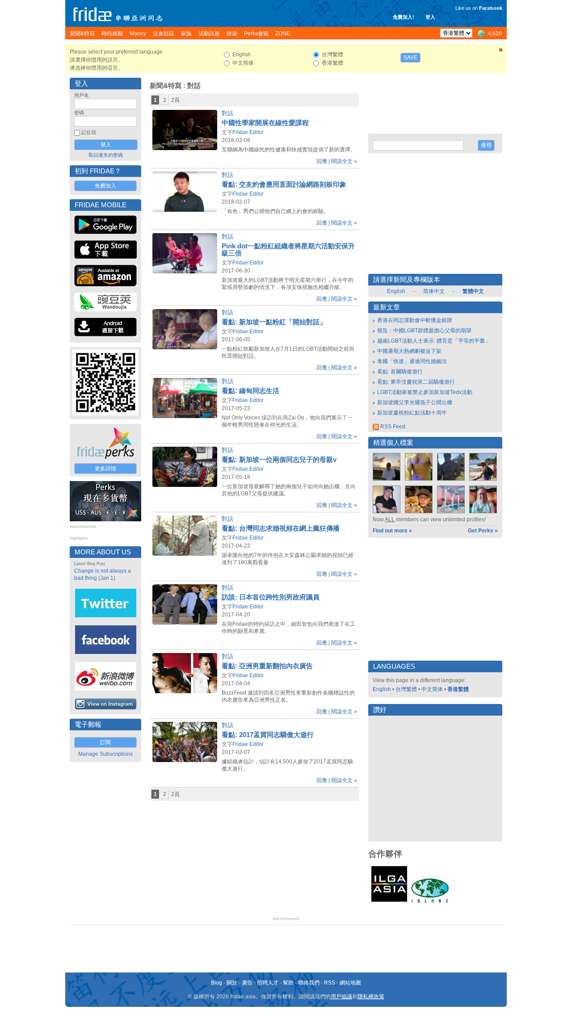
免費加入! (403, 17)
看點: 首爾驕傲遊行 (400, 372)
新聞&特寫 (165, 85)
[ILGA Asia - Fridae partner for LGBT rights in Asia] (389, 902)
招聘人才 (267, 983)
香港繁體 (458, 689)
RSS (329, 983)
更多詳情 (105, 468)
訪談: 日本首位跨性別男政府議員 (271, 597)
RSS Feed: (393, 426)
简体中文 (434, 291)
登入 (430, 17)
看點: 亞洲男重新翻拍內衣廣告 (267, 666)
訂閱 (105, 742)
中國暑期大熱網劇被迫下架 (409, 351)
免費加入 (105, 186)
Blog (216, 983)
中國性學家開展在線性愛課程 (265, 122)
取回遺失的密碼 (105, 155)
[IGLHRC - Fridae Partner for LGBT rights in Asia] (430, 902)
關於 (232, 983)
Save (410, 57)
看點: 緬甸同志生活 (250, 390)
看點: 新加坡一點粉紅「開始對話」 (274, 322)
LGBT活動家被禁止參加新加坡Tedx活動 (424, 392)
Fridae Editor (248, 132)
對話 (227, 113)
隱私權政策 (371, 996)
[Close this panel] (501, 51)
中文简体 (432, 689)
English (396, 291)
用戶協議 (341, 996)
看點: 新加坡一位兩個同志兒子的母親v (279, 459)
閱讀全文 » (344, 161)
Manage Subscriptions (105, 754)
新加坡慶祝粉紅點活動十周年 (412, 413)
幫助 (288, 983)
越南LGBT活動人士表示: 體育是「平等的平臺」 (433, 341)
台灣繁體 (406, 689)
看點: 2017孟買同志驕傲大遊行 (268, 734)
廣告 (247, 983)
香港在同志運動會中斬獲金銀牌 (414, 320)
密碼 (79, 112)
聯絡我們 (309, 983)
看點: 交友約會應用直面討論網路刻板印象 (284, 184)
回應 (321, 161)
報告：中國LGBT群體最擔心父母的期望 (424, 330)
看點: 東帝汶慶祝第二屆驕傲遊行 (416, 382)
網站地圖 (350, 983)
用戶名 (81, 95)
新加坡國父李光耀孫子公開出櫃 (414, 402)
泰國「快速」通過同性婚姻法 (412, 361)
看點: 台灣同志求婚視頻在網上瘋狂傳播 (281, 528)
